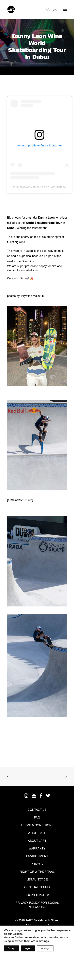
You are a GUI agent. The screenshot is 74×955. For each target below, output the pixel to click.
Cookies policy (37, 895)
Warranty (37, 848)
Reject (28, 948)
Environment (37, 856)
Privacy (37, 864)
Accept (11, 948)
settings (44, 941)
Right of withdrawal (37, 871)
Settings (45, 948)
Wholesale (37, 833)
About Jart (37, 840)
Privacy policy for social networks (37, 904)
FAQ (37, 817)
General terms (37, 887)
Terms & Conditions (37, 825)
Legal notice (37, 879)
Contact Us (37, 809)
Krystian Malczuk (32, 295)
